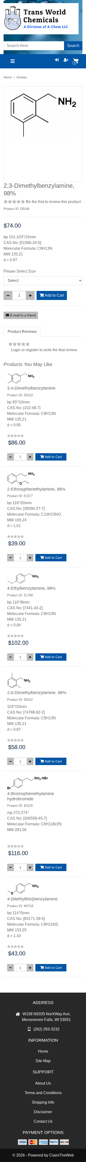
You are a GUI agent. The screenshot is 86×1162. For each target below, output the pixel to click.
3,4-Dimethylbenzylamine (31, 388)
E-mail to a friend (22, 315)
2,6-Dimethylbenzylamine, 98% (36, 692)
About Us (43, 1083)
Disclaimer (43, 1112)
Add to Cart (54, 295)
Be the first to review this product (53, 202)
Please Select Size (20, 271)
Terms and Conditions (43, 1093)
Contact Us (43, 1121)
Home (8, 77)
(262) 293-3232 (46, 1029)
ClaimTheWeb (61, 1155)
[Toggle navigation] (12, 61)
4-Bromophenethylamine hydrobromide (30, 796)
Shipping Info (43, 1102)
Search (73, 46)
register (32, 350)
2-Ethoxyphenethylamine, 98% (36, 489)
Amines (21, 77)
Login (16, 350)
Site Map (43, 1061)
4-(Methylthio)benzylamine (32, 899)
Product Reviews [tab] (22, 332)
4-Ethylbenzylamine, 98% (31, 588)
